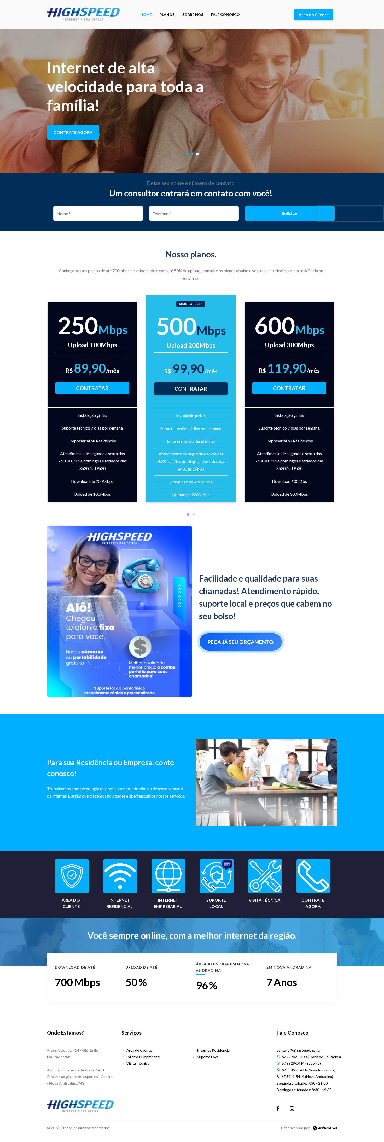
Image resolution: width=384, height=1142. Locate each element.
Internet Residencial (213, 1050)
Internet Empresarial (143, 1057)
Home (146, 14)
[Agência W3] (325, 1128)
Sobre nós (192, 14)
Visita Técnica (137, 1063)
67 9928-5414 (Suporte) (301, 1063)
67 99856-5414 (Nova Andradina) (308, 1070)
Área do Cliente (314, 14)
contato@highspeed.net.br (299, 1050)
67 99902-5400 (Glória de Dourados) (311, 1057)
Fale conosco (225, 14)
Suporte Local (207, 1057)
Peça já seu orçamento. (240, 642)
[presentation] (53, 403)
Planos (167, 14)
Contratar (92, 388)
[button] (186, 154)
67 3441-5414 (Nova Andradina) (307, 1076)
